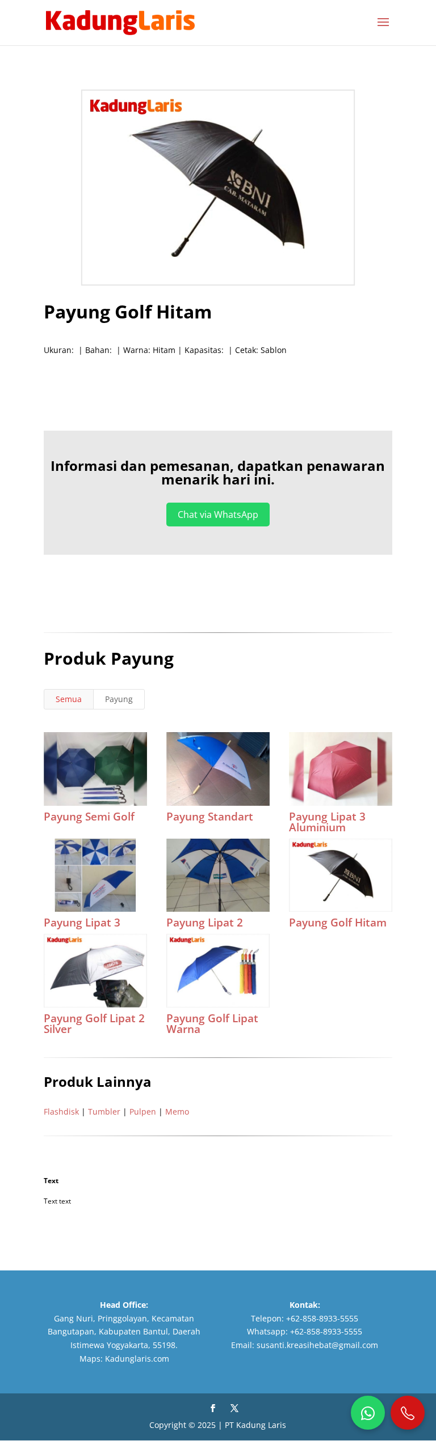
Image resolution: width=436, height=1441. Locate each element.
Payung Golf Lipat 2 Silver (94, 1023)
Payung (119, 699)
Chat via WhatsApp (218, 514)
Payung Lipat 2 (204, 922)
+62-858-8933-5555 (322, 1318)
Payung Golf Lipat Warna (212, 1023)
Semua (69, 699)
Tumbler (104, 1111)
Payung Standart (209, 816)
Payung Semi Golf (89, 816)
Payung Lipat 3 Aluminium (327, 822)
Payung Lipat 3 (82, 922)
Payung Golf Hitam (338, 922)
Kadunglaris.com (137, 1358)
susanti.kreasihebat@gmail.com (317, 1345)
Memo (177, 1111)
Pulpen (142, 1111)
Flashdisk (61, 1111)
